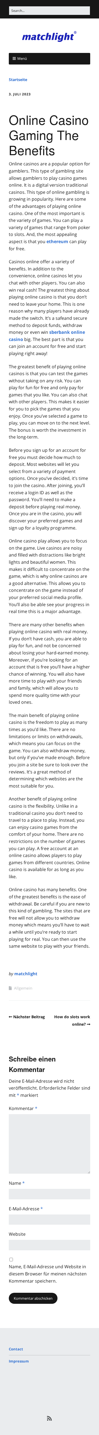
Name (17, 1183)
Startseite (18, 79)
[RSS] (49, 1418)
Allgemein (23, 988)
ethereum (57, 241)
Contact (16, 1349)
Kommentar (23, 1108)
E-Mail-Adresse (26, 1209)
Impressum (19, 1361)
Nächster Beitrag (29, 1016)
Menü (22, 58)
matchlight (25, 973)
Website (17, 1234)
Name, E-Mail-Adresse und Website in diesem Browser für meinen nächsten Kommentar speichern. (48, 1274)
